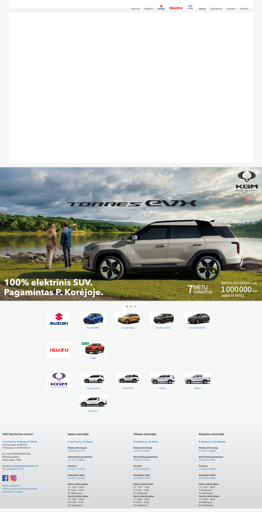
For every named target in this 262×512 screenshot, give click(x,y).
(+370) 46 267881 (207, 460)
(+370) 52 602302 (141, 478)
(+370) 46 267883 (207, 478)
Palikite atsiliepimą (11, 485)
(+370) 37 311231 (76, 469)
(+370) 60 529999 (141, 451)
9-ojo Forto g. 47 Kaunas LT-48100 (19, 442)
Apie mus (135, 9)
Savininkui (231, 9)
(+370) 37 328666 (76, 460)
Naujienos (148, 9)
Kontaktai (244, 9)
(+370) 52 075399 (141, 460)
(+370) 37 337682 (76, 478)
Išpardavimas (216, 9)
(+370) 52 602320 (141, 469)
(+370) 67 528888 (207, 451)
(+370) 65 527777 (76, 451)
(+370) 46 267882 (207, 469)
